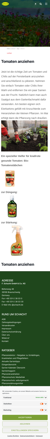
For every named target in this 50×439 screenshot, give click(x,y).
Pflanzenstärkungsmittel (12, 383)
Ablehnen (25, 424)
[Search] (40, 4)
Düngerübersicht (9, 364)
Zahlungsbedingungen (11, 322)
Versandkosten (8, 325)
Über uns (6, 335)
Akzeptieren (25, 417)
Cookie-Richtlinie (13, 436)
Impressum (39, 436)
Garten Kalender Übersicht (13, 367)
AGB (3, 319)
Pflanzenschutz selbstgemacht (15, 380)
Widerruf (5, 338)
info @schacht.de (15, 305)
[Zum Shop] (35, 4)
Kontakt (5, 341)
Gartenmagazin (8, 371)
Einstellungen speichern (25, 430)
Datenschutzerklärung (27, 436)
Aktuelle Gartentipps (11, 361)
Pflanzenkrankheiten (11, 374)
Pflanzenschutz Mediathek (13, 377)
